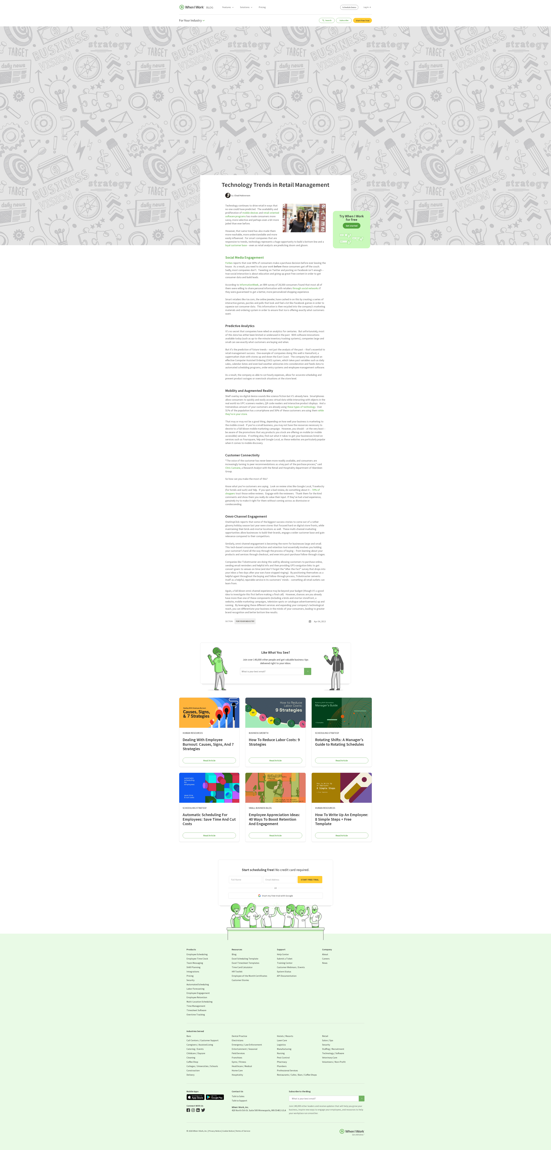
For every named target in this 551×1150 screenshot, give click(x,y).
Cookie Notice (228, 1131)
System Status (284, 971)
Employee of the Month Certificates (249, 975)
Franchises (237, 1057)
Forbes (229, 263)
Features (226, 7)
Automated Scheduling (198, 984)
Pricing (262, 7)
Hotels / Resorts (285, 1036)
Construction (193, 1070)
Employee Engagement (198, 993)
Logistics (281, 1044)
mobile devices (250, 212)
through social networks (305, 288)
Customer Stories (240, 980)
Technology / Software (333, 1053)
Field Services (238, 1053)
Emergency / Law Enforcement (247, 1044)
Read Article (209, 760)
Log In (366, 7)
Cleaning (191, 1057)
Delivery (190, 1074)
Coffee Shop (192, 1061)
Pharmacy (282, 1061)
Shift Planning (193, 967)
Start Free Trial (362, 20)
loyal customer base (236, 245)
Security (190, 980)
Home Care (237, 1070)
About (325, 954)
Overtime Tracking (196, 1014)
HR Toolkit (237, 971)
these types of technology (301, 406)
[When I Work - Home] (191, 7)
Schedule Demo (349, 7)
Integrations (193, 971)
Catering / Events (195, 1048)
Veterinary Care (329, 1057)
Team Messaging (195, 962)
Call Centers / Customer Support (203, 1040)
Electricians (237, 1040)
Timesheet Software (196, 1010)
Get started (351, 225)
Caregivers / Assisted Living (200, 1044)
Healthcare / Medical (242, 1066)
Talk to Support (239, 1100)
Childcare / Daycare (196, 1053)
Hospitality (237, 1074)
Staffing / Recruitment (333, 1048)
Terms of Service (243, 1131)
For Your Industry (245, 621)
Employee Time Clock (197, 958)
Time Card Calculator (242, 967)
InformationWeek (249, 284)
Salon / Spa (327, 1040)
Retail (325, 1036)
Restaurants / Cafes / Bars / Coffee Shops (297, 1074)
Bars (189, 1036)
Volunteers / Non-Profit (334, 1061)
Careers (326, 958)
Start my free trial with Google (277, 895)
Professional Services (287, 1070)
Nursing (281, 1053)
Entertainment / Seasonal (244, 1048)
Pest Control (283, 1057)
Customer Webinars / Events (291, 967)
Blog (209, 7)
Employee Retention (197, 997)
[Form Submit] (307, 671)
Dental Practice (239, 1036)
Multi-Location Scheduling (200, 1001)
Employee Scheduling (197, 954)
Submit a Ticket (284, 958)
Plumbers (282, 1066)
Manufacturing (284, 1048)
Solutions (245, 7)
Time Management (196, 1005)
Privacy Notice (215, 1131)
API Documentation (286, 975)
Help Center (283, 954)
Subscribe (343, 20)
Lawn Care (282, 1040)
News (324, 962)
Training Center (284, 962)
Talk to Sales (238, 1096)
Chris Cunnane (232, 467)
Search (328, 20)
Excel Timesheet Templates (245, 962)
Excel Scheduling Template (245, 958)
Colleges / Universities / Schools (202, 1066)
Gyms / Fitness (239, 1061)
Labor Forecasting (195, 988)
